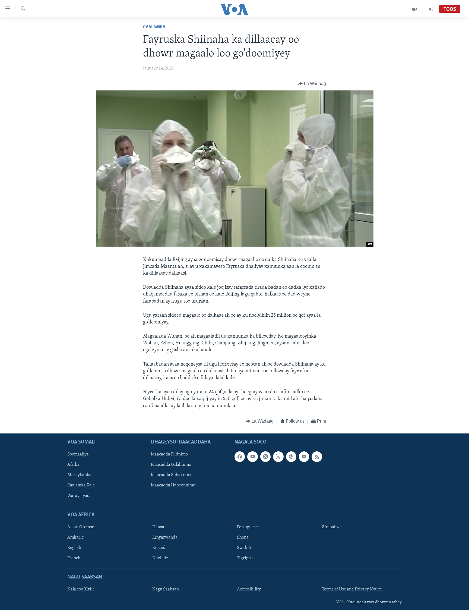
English (74, 548)
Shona (243, 537)
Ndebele (160, 558)
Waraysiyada (79, 496)
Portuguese (247, 527)
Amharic (75, 537)
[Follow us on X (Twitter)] (278, 457)
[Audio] (431, 9)
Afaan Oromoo (80, 527)
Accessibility (249, 589)
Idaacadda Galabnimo (171, 465)
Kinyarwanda (165, 537)
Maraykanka (79, 475)
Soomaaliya (78, 454)
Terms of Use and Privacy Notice (352, 589)
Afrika (73, 465)
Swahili (244, 548)
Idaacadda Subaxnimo (171, 475)
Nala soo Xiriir (80, 589)
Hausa (158, 527)
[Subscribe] (304, 457)
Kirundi (159, 548)
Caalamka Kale (81, 485)
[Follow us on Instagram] (265, 457)
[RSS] (317, 457)
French (73, 558)
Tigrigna (245, 558)
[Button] (312, 83)
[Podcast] (291, 457)
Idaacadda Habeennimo (173, 485)
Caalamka (154, 27)
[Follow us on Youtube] (252, 457)
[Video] (414, 9)
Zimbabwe (332, 527)
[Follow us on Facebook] (239, 457)
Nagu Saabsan (165, 589)
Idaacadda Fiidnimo (169, 454)
